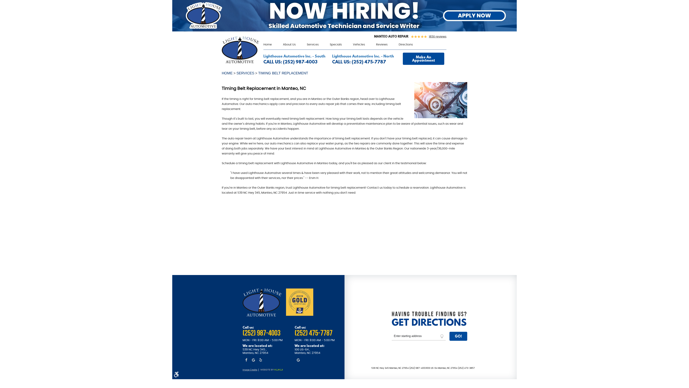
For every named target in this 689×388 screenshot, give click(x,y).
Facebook (246, 360)
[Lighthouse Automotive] (240, 62)
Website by (273, 369)
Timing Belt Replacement (283, 73)
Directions (406, 44)
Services (313, 44)
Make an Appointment (423, 59)
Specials (336, 44)
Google (253, 360)
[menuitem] (267, 44)
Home (267, 44)
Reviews (382, 44)
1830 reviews (437, 36)
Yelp (260, 360)
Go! (458, 336)
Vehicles (359, 44)
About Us (289, 44)
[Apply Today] (344, 30)
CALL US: (290, 62)
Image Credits (250, 370)
